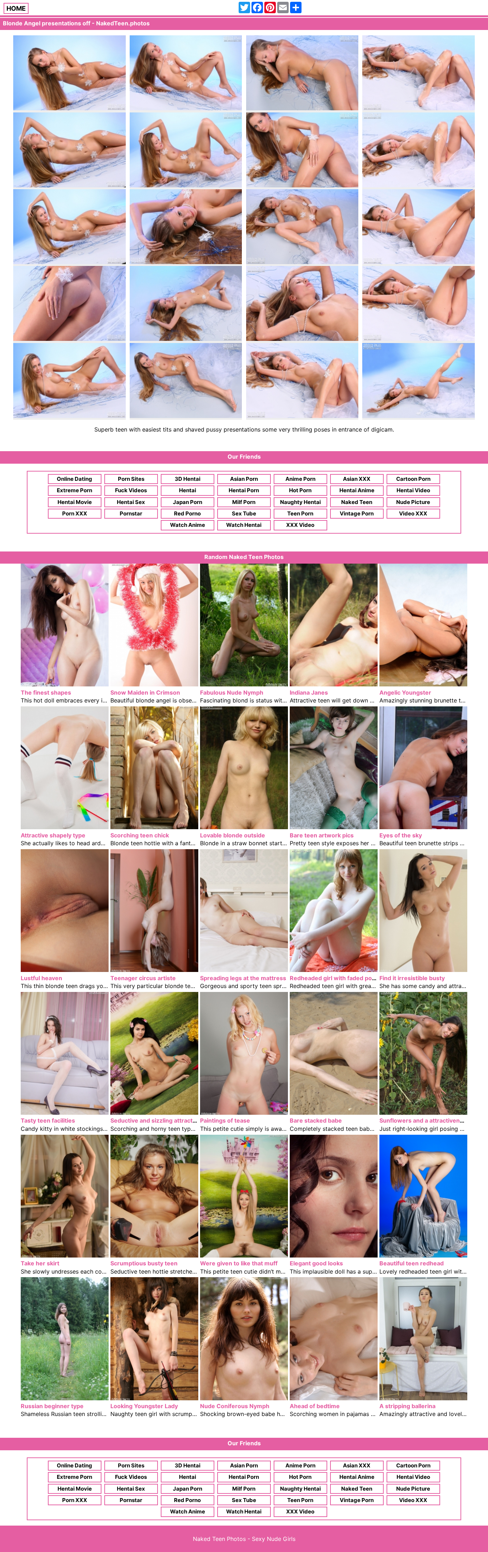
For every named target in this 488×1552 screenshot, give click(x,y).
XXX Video (300, 524)
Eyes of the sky (400, 835)
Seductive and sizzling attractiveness (162, 1120)
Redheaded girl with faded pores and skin (348, 978)
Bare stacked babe (316, 1120)
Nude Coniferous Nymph (234, 1406)
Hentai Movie (75, 502)
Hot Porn (300, 490)
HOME (16, 8)
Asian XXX (356, 478)
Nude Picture (413, 502)
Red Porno (187, 513)
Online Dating (74, 478)
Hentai (187, 490)
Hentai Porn (244, 490)
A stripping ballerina (407, 1406)
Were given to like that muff (239, 1263)
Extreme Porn (74, 490)
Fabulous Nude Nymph (231, 692)
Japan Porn (187, 502)
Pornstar (131, 513)
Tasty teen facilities (48, 1120)
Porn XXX (74, 513)
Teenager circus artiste (143, 978)
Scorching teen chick (139, 835)
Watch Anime (187, 524)
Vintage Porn (357, 513)
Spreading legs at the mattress (243, 978)
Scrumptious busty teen (144, 1263)
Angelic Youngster (405, 692)
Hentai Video (413, 490)
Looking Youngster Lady (144, 1406)
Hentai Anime (356, 490)
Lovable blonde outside (232, 835)
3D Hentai (187, 478)
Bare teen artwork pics (322, 835)
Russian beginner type (52, 1406)
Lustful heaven (41, 978)
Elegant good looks (316, 1263)
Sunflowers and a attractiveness (424, 1120)
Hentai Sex (131, 502)
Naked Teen (356, 502)
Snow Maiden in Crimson (145, 692)
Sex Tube (244, 513)
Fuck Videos (131, 490)
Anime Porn (300, 478)
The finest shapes (46, 692)
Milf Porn (243, 502)
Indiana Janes (309, 692)
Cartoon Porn (413, 478)
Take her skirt (40, 1263)
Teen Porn (300, 513)
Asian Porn (244, 478)
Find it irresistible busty (412, 978)
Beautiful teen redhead (411, 1263)
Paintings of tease (225, 1120)
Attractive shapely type (53, 835)
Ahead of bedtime (315, 1406)
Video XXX (413, 513)
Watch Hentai (244, 524)
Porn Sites (131, 478)
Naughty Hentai (300, 502)
